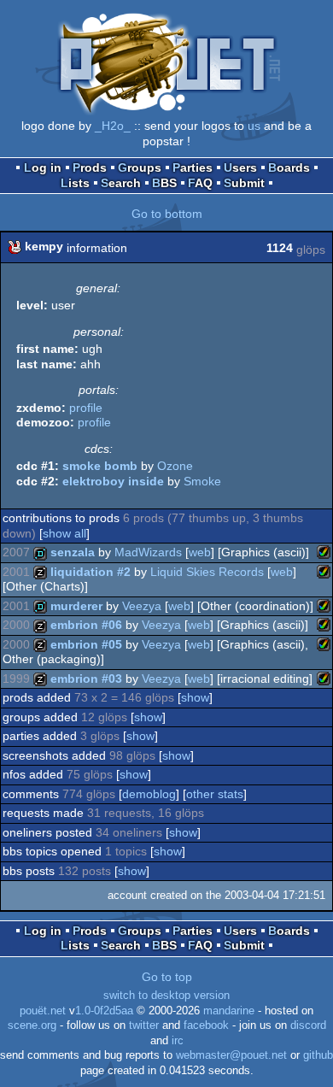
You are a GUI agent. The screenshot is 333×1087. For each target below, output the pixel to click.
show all (64, 533)
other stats (214, 794)
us (254, 125)
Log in (42, 167)
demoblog (149, 794)
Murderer (76, 606)
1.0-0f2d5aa (104, 1011)
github (318, 1055)
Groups (139, 167)
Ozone (175, 466)
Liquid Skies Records (207, 572)
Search (121, 183)
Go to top (167, 977)
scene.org (32, 1025)
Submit (244, 183)
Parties (192, 167)
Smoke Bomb (99, 466)
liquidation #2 (90, 572)
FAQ (200, 183)
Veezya (141, 606)
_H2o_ (113, 125)
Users (240, 167)
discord (308, 1025)
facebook (206, 1025)
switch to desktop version (166, 996)
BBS (164, 183)
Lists (75, 183)
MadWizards (148, 552)
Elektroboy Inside (113, 481)
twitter (144, 1025)
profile (85, 407)
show (195, 697)
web (200, 552)
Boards (289, 167)
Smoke (202, 481)
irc (178, 1041)
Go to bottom (166, 213)
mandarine (228, 1011)
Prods (90, 167)
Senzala (72, 552)
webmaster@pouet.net (231, 1055)
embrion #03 (86, 678)
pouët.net (43, 1011)
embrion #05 (86, 644)
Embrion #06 (86, 625)
